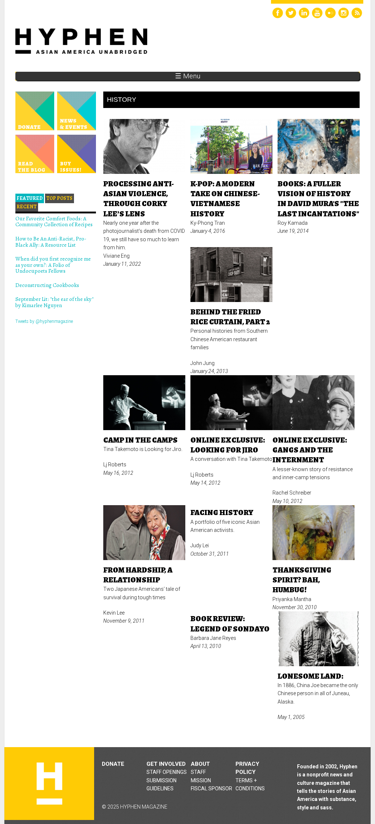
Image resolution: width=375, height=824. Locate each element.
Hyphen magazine (49, 784)
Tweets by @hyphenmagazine (44, 321)
